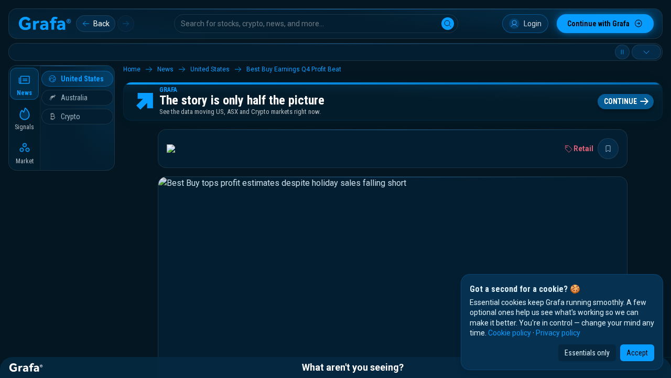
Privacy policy (558, 333)
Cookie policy (509, 333)
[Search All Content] (447, 23)
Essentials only (587, 353)
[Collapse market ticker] (646, 52)
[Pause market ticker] (622, 52)
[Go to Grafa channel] (180, 148)
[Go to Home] (44, 23)
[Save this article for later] (608, 148)
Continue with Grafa (598, 23)
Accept (637, 353)
